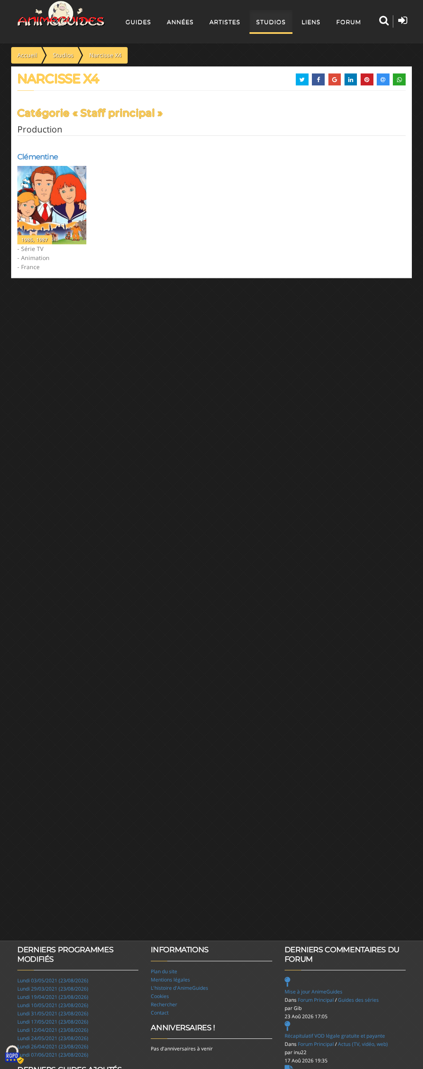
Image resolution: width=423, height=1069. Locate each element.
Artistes (224, 22)
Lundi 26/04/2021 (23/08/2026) (52, 1046)
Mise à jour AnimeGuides (313, 991)
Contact (160, 1012)
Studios (271, 22)
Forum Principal (316, 999)
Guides (138, 22)
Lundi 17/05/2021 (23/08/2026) (52, 1021)
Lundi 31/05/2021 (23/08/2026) (52, 1013)
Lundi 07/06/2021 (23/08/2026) (52, 1054)
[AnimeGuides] (61, 13)
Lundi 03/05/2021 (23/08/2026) (52, 980)
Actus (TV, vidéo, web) (363, 1044)
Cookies (160, 996)
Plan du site (164, 971)
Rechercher (164, 1004)
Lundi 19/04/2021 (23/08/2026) (52, 996)
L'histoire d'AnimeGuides (179, 987)
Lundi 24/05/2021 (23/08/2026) (52, 1038)
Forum (348, 22)
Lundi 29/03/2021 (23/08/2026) (52, 988)
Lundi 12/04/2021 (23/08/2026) (52, 1030)
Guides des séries (358, 999)
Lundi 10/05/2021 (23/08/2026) (52, 1005)
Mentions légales (170, 979)
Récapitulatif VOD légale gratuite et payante (335, 1035)
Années (180, 22)
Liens (311, 22)
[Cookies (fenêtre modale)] (14, 1055)
